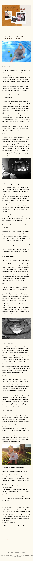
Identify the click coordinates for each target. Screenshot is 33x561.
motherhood (11, 539)
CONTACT (11, 27)
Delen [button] (3, 537)
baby (7, 539)
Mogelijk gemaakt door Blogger (18, 552)
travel (16, 539)
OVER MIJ (5, 27)
